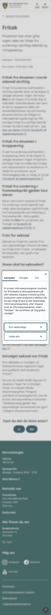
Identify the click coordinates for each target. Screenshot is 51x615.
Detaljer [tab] (23, 277)
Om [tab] (37, 277)
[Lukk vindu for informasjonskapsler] (46, 274)
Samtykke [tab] (9, 277)
